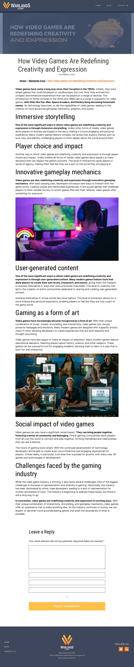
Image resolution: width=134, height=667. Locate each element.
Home (98, 5)
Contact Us (123, 5)
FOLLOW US (122, 644)
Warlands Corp (37, 80)
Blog (109, 5)
